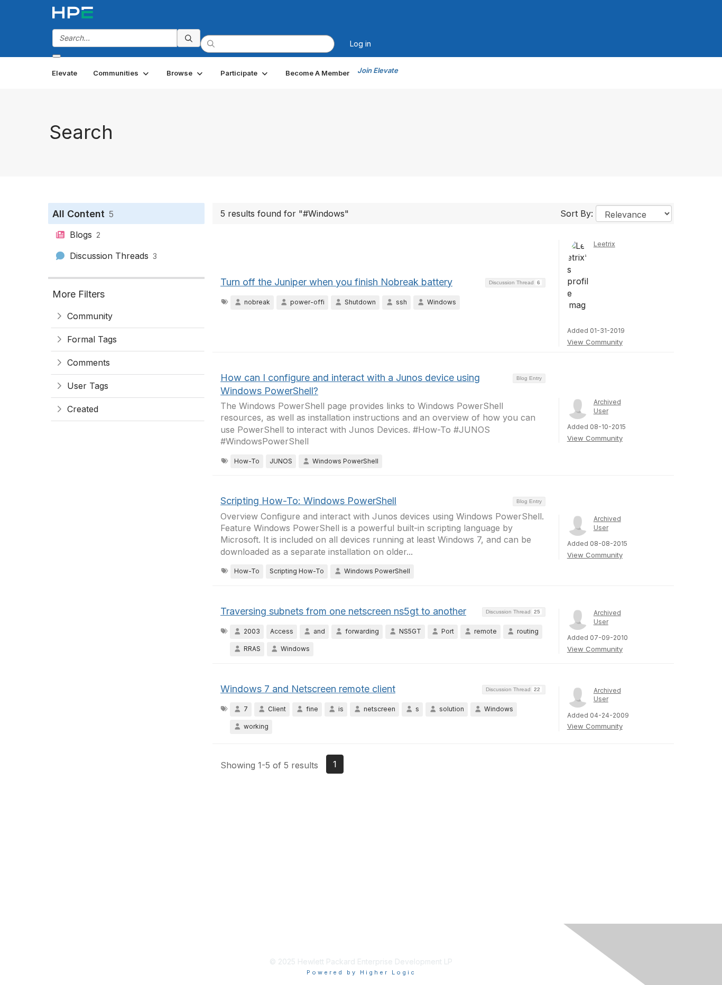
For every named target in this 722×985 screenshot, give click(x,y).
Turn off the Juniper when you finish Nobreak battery (336, 281)
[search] (188, 38)
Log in (360, 43)
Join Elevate (377, 70)
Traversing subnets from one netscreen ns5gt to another (343, 611)
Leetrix (604, 244)
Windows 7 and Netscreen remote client (307, 688)
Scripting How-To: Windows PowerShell (308, 500)
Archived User (607, 406)
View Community (595, 342)
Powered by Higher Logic (361, 972)
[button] (122, 73)
